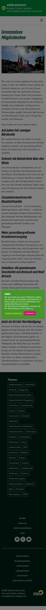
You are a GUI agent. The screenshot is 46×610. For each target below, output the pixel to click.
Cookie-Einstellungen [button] (13, 313)
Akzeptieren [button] (30, 313)
